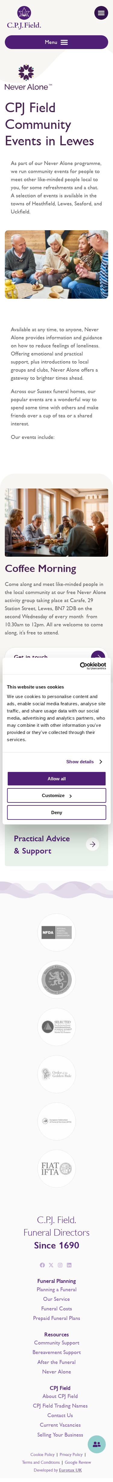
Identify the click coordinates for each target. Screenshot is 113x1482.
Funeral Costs (56, 1308)
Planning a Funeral (57, 1289)
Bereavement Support (57, 1352)
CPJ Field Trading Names (60, 1405)
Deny (56, 812)
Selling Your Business (60, 1434)
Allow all (57, 778)
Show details (80, 761)
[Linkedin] (69, 1265)
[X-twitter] (51, 1265)
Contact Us (60, 1415)
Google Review (78, 1462)
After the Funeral (56, 1362)
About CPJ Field (60, 1396)
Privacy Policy (71, 1454)
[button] (101, 13)
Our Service (56, 1299)
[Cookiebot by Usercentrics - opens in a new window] (80, 666)
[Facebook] (42, 1265)
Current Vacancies (60, 1425)
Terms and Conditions (41, 1462)
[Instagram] (60, 1265)
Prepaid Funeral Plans (56, 1318)
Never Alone (56, 1371)
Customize (53, 795)
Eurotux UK (70, 1470)
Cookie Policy (42, 1454)
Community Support (56, 1342)
